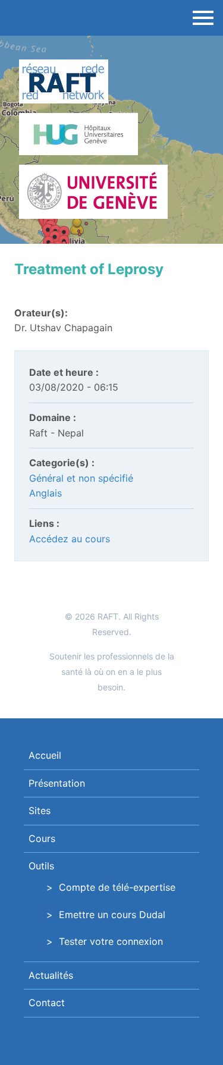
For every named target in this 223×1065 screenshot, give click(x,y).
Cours (42, 838)
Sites (40, 810)
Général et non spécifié (81, 478)
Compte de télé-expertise (117, 887)
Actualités (51, 975)
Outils (41, 866)
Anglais (45, 493)
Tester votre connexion (111, 941)
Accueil (45, 755)
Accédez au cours (69, 539)
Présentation (57, 783)
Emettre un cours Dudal (112, 915)
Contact (47, 1003)
